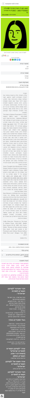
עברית (26, 78)
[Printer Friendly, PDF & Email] (5, 55)
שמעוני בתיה (5, 14)
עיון (27, 66)
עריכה (26, 68)
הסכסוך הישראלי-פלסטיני (22, 247)
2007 (14, 10)
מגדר (13, 247)
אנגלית (26, 76)
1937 (19, 10)
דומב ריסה (24, 8)
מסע (10, 247)
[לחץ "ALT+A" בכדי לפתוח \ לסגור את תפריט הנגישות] (2, 396)
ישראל (25, 10)
